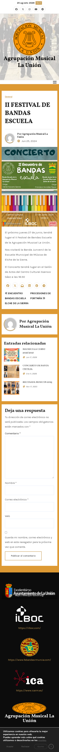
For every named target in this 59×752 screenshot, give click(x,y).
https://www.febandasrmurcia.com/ (29, 659)
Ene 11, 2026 (31, 374)
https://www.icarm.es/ (29, 690)
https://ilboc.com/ (29, 628)
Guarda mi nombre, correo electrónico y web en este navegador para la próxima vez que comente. (28, 542)
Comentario (13, 433)
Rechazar (25, 746)
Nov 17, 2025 (31, 386)
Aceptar (9, 746)
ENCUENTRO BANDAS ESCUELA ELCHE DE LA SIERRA (17, 298)
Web (7, 516)
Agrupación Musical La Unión (30, 62)
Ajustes (40, 746)
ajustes (42, 740)
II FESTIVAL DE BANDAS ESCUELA (27, 113)
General (8, 97)
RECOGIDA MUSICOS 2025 (37, 382)
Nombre (11, 482)
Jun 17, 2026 (31, 357)
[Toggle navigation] (55, 82)
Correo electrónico (17, 499)
